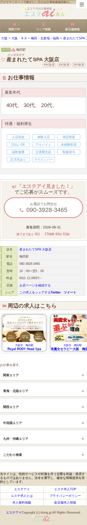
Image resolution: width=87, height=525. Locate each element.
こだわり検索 (12, 455)
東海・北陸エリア (15, 391)
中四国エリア (12, 423)
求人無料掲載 (21, 502)
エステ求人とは (22, 496)
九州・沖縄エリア (15, 439)
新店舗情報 (72, 29)
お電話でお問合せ (46, 207)
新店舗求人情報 (65, 502)
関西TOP (14, 29)
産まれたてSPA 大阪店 (35, 249)
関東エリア (11, 375)
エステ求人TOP (65, 489)
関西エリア (11, 407)
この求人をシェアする (47, 292)
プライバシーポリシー (65, 496)
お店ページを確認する (35, 285)
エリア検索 (43, 29)
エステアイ (22, 489)
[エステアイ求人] (43, 16)
